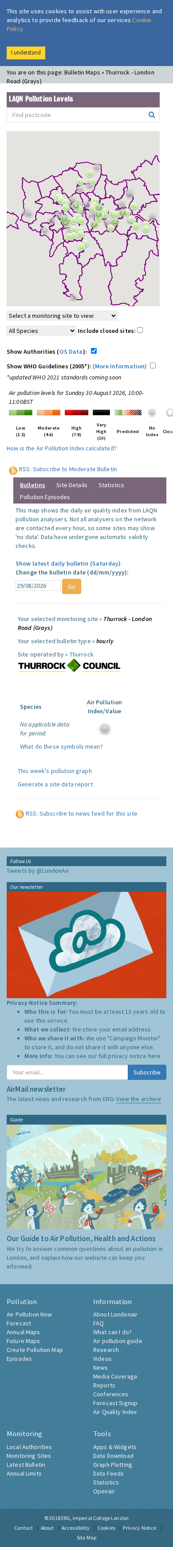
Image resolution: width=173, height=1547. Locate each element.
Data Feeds (108, 1473)
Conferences (111, 1394)
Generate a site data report (55, 784)
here (154, 1056)
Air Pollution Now (29, 1314)
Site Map (86, 1537)
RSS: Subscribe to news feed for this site (82, 813)
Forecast (19, 1323)
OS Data (71, 351)
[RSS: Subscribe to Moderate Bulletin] (13, 469)
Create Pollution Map (35, 1350)
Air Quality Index (115, 1412)
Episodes (19, 1359)
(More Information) (120, 366)
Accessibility (76, 1527)
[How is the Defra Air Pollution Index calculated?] (20, 412)
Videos (102, 1359)
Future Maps (23, 1341)
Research (106, 1350)
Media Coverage (115, 1376)
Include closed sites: (107, 331)
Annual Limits (24, 1473)
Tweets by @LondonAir (38, 871)
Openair (104, 1491)
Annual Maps (23, 1332)
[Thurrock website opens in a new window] (69, 665)
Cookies (106, 1527)
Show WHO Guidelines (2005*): (77, 366)
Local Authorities (29, 1447)
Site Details (71, 485)
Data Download (113, 1456)
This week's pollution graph (55, 771)
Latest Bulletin (26, 1465)
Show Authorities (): (48, 351)
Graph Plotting (112, 1465)
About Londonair (115, 1314)
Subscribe (147, 1072)
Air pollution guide (117, 1341)
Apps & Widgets (115, 1447)
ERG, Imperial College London (95, 1518)
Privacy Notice (139, 1527)
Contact (23, 1527)
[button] (95, 184)
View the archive (138, 1099)
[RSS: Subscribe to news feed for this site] (20, 813)
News (100, 1367)
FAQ (98, 1323)
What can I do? (112, 1332)
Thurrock (82, 654)
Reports (104, 1385)
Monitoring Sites (29, 1456)
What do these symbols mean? (61, 746)
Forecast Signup (115, 1403)
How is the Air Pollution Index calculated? (62, 448)
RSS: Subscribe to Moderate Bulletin (68, 469)
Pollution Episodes (45, 497)
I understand (26, 52)
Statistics (111, 485)
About (47, 1527)
